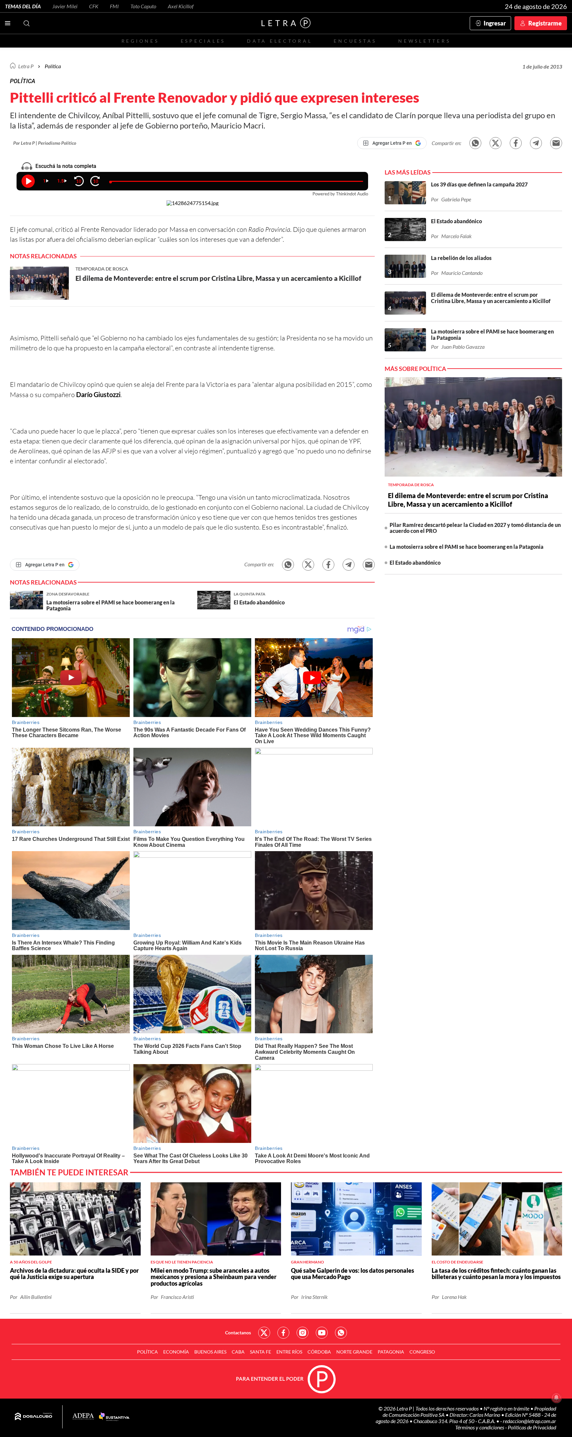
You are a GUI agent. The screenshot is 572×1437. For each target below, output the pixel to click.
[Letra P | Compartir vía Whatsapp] (475, 143)
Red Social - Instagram (302, 1332)
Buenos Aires (210, 1352)
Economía (176, 1352)
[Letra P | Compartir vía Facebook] (515, 143)
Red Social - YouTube (321, 1332)
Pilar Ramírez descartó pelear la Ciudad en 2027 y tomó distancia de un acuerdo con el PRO (475, 528)
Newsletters (424, 41)
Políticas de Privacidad (532, 1427)
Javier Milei (64, 6)
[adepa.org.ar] (83, 1417)
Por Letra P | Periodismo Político (44, 143)
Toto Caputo (143, 6)
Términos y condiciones (480, 1427)
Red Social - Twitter (264, 1332)
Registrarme (545, 23)
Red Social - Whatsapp (341, 1332)
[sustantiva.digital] (114, 1417)
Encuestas (355, 41)
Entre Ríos (289, 1352)
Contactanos (238, 1332)
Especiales (203, 41)
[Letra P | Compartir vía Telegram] (536, 143)
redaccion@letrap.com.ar (529, 1421)
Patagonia (391, 1352)
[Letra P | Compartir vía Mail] (556, 143)
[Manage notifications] (556, 1397)
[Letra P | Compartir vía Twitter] (495, 143)
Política (53, 66)
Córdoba (319, 1352)
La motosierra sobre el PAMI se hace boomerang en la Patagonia (467, 546)
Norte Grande (354, 1352)
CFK (93, 6)
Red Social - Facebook (283, 1332)
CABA (238, 1352)
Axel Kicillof (181, 6)
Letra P (25, 66)
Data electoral (279, 41)
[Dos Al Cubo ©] (33, 1417)
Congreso (422, 1352)
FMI (114, 6)
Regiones (140, 41)
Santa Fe (260, 1352)
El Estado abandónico (415, 562)
